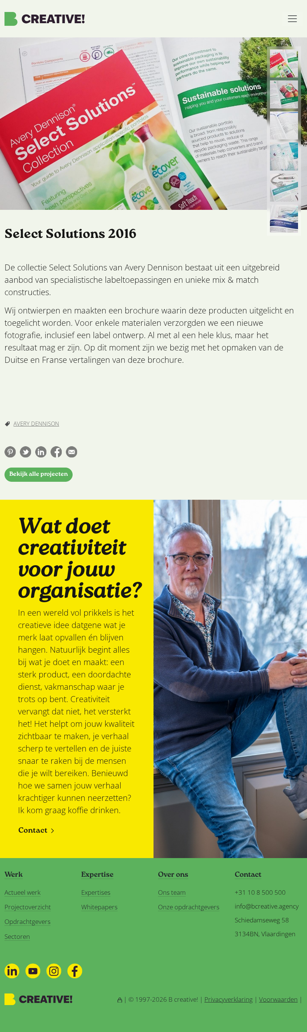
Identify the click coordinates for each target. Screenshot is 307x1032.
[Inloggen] (120, 999)
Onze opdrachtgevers (188, 907)
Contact (33, 831)
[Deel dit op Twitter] (25, 451)
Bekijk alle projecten (38, 474)
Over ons (173, 875)
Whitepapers (99, 907)
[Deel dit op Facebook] (56, 451)
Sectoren (17, 936)
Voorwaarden (278, 999)
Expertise (97, 875)
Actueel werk (22, 892)
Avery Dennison (36, 423)
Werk (13, 875)
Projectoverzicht (27, 907)
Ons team (172, 892)
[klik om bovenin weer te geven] (284, 63)
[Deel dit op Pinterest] (10, 451)
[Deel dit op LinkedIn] (40, 451)
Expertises (95, 892)
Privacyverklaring (228, 999)
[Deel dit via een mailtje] (71, 451)
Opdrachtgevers (27, 921)
